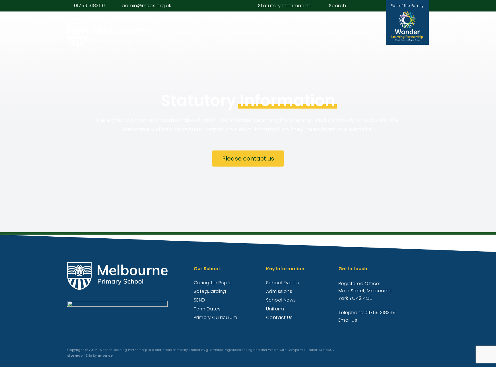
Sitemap (75, 355)
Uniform (275, 309)
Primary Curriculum (215, 317)
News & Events (322, 33)
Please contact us (248, 158)
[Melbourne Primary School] (110, 35)
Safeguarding (286, 33)
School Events (282, 282)
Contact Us (357, 33)
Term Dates (207, 309)
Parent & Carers (247, 33)
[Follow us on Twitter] (375, 5)
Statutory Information (284, 5)
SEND (199, 300)
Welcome (181, 33)
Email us (347, 320)
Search (337, 5)
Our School (211, 33)
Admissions (279, 291)
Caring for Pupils (213, 282)
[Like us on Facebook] (369, 5)
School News (281, 300)
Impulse (105, 355)
